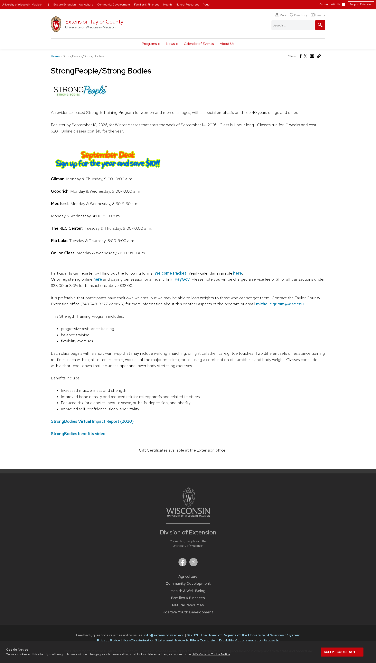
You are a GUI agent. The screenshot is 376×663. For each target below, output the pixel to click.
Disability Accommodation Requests (249, 640)
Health (167, 4)
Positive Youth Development (188, 612)
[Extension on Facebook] (182, 564)
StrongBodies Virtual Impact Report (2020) (92, 421)
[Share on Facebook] (300, 57)
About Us (227, 43)
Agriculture (188, 576)
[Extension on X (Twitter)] (193, 564)
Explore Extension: (65, 4)
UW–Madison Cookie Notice (211, 654)
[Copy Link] (319, 57)
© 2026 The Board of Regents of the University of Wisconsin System (243, 635)
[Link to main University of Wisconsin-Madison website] (188, 515)
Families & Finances (188, 597)
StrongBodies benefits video (78, 433)
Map (283, 15)
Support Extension (361, 4)
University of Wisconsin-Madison (22, 4)
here (237, 273)
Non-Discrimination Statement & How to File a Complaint (170, 640)
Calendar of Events (199, 43)
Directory (300, 15)
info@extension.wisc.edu (164, 635)
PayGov (182, 279)
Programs (149, 43)
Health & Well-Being (188, 590)
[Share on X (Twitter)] (306, 58)
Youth (206, 4)
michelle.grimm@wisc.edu (280, 304)
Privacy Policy (108, 640)
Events (320, 15)
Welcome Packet (170, 273)
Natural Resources (188, 605)
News (170, 43)
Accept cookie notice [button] (342, 652)
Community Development (188, 583)
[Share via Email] (312, 57)
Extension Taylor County (94, 21)
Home (55, 56)
